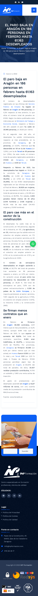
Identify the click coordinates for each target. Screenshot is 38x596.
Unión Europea (22, 291)
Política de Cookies (10, 516)
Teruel (19, 151)
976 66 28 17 (9, 551)
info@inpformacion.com (13, 546)
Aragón (15, 110)
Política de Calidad (10, 520)
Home (3, 48)
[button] (33, 244)
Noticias (12, 48)
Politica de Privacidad (11, 512)
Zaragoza (22, 143)
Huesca (29, 149)
